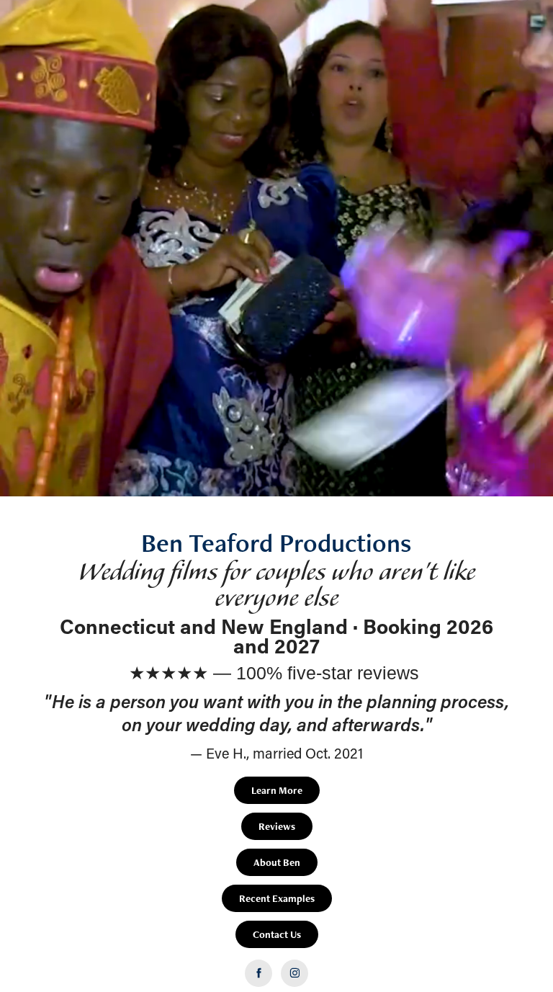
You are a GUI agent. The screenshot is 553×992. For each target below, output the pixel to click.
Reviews (276, 826)
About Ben (276, 862)
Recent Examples (277, 898)
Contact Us (277, 934)
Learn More (276, 790)
